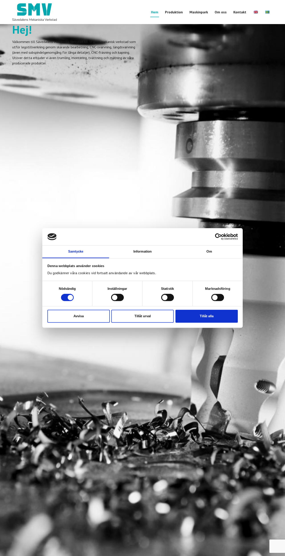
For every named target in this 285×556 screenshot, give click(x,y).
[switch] (117, 297)
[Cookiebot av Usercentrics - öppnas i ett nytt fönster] (218, 236)
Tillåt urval (142, 316)
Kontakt (239, 12)
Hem (154, 12)
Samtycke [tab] (75, 251)
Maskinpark (198, 12)
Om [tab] (209, 251)
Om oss (221, 12)
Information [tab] (142, 251)
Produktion (174, 12)
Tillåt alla (207, 316)
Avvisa (78, 316)
